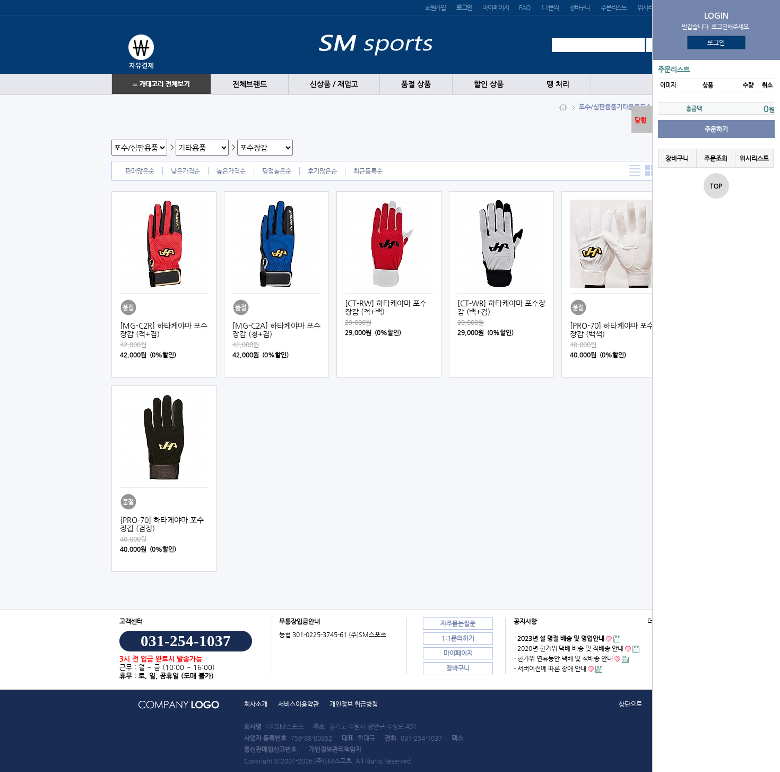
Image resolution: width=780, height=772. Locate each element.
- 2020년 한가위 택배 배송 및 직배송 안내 (568, 648)
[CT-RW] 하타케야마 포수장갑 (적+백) (386, 307)
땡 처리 (558, 84)
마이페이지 (495, 7)
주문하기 (716, 129)
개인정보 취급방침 (354, 704)
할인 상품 (489, 84)
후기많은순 (322, 171)
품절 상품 (416, 84)
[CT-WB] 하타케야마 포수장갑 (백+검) (501, 307)
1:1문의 (550, 7)
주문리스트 (614, 7)
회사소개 (255, 704)
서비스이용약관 (298, 704)
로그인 (716, 42)
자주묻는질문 (457, 623)
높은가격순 (231, 171)
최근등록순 (368, 171)
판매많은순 (139, 171)
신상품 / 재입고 (334, 84)
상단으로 (630, 704)
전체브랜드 (249, 84)
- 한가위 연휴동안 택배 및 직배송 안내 (563, 658)
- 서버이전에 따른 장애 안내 (550, 668)
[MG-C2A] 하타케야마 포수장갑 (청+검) (276, 329)
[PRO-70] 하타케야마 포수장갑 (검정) (162, 524)
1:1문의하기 (457, 638)
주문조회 (715, 158)
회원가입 (435, 7)
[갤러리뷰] (650, 170)
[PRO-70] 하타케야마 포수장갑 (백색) (612, 329)
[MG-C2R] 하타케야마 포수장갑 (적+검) (163, 329)
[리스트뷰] (635, 170)
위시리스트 (650, 7)
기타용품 (628, 106)
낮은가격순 (185, 171)
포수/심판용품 (598, 106)
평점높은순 (276, 171)
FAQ (524, 7)
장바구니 (579, 7)
